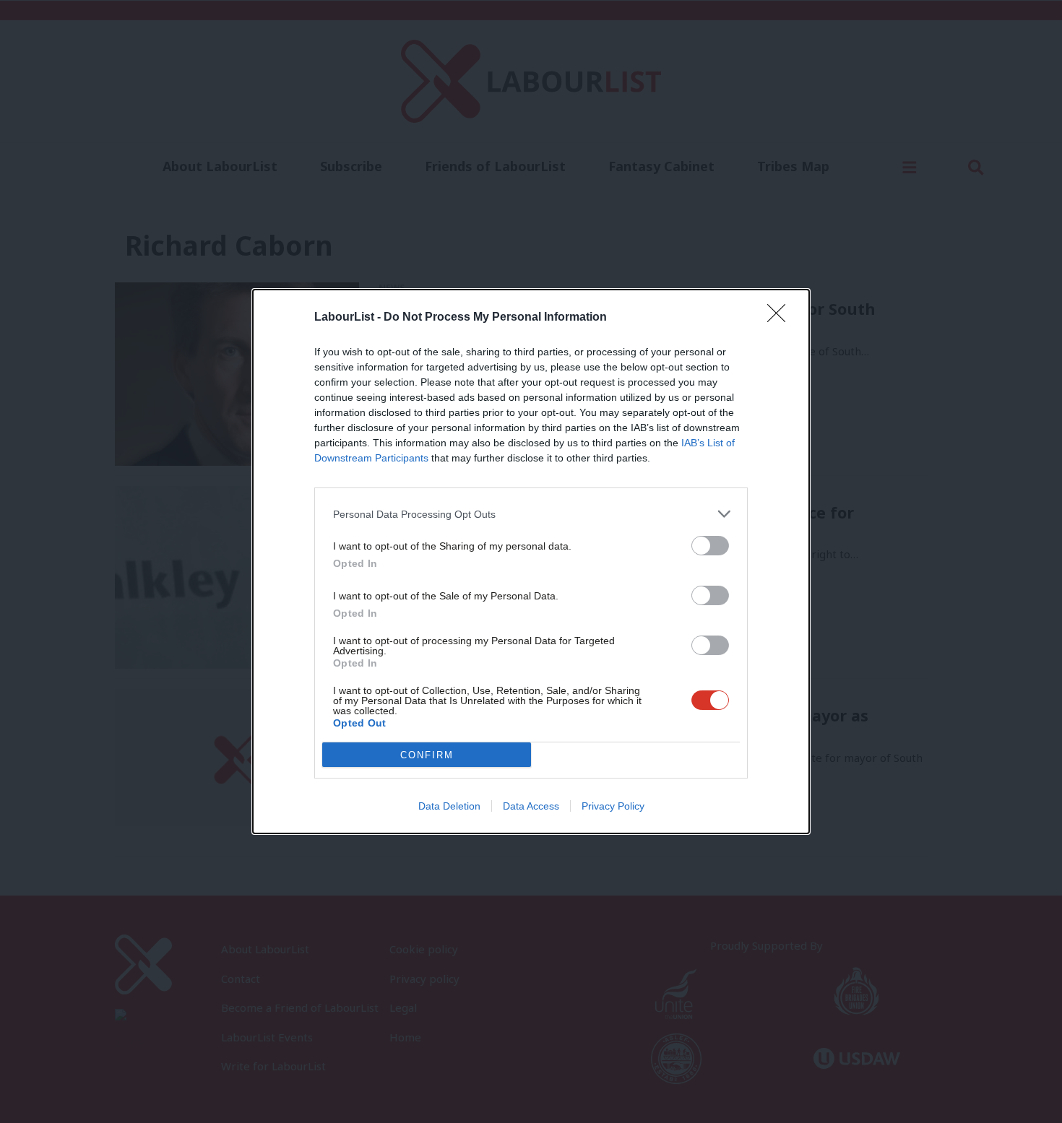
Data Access (531, 806)
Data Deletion (449, 806)
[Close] (781, 317)
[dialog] (531, 561)
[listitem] (531, 513)
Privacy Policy (613, 806)
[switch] (710, 545)
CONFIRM (427, 755)
